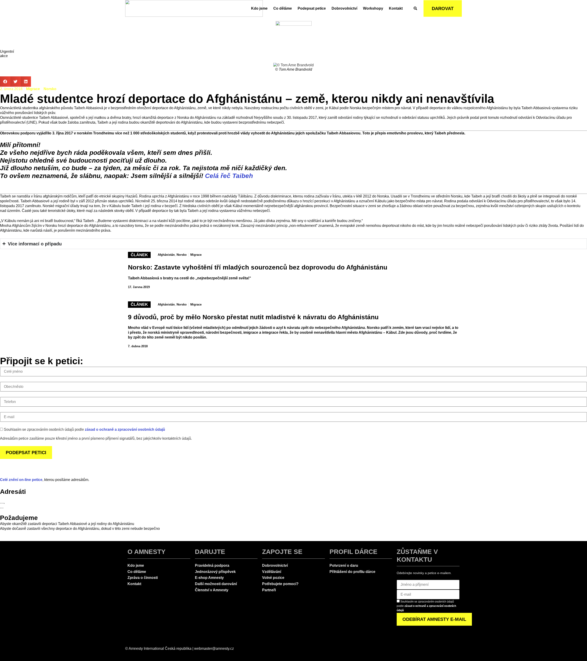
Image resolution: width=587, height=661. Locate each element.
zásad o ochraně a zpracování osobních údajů (125, 429)
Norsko (50, 89)
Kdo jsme (259, 8)
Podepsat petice (312, 8)
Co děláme (282, 8)
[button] (5, 81)
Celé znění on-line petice (21, 480)
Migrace (33, 89)
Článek (139, 255)
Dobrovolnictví (344, 8)
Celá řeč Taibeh (229, 175)
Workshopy (373, 8)
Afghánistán (166, 254)
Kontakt (396, 8)
